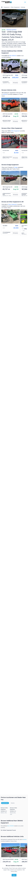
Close (14, 875)
